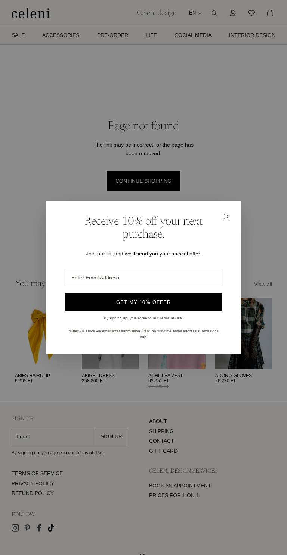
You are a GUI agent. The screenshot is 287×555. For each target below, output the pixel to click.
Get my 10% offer (143, 302)
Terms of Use (171, 318)
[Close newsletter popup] (225, 216)
